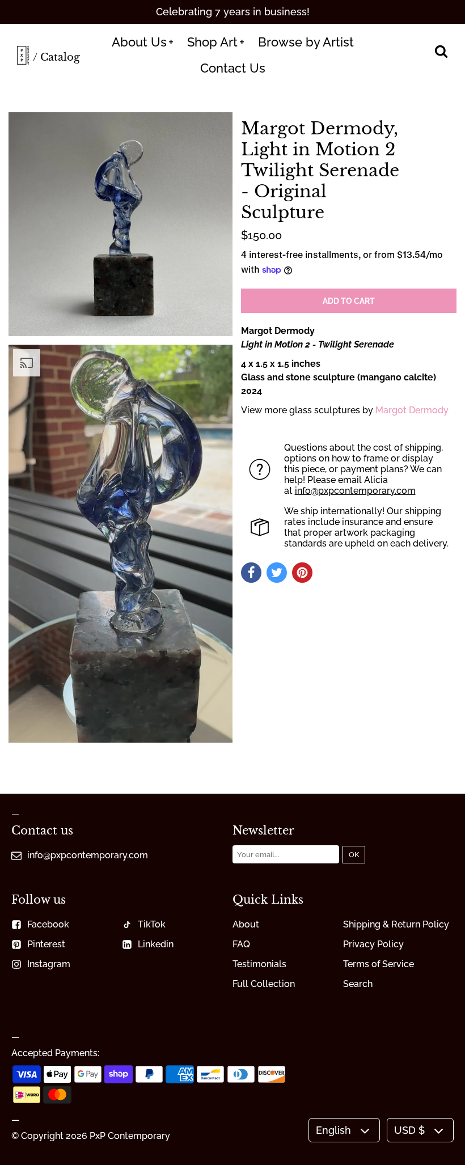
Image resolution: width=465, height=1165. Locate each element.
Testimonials (259, 964)
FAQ (241, 944)
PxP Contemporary (130, 1135)
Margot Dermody (412, 410)
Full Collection (263, 983)
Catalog (60, 57)
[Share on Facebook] (251, 572)
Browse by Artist (306, 42)
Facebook (48, 924)
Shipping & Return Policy (396, 924)
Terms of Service (378, 964)
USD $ (409, 1130)
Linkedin (156, 944)
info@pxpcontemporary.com (355, 490)
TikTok (152, 924)
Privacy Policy (373, 944)
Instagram (48, 964)
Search (358, 983)
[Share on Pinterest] (302, 572)
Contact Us (232, 68)
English (333, 1130)
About (245, 924)
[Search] (441, 52)
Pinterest (46, 944)
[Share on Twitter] (277, 572)
